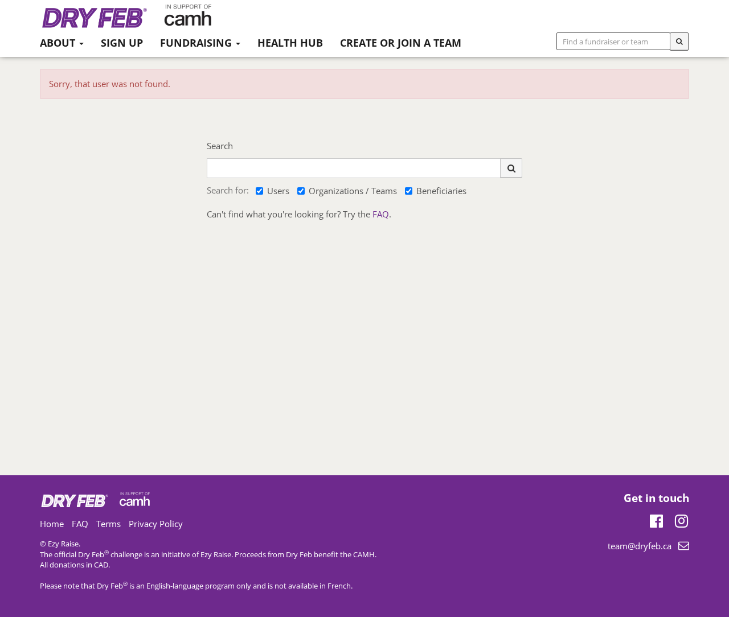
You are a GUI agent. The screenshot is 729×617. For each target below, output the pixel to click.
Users (278, 190)
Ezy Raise (215, 554)
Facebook (656, 519)
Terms (108, 523)
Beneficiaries (441, 190)
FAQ (380, 214)
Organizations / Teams (353, 190)
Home (52, 523)
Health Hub (290, 43)
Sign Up (122, 43)
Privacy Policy (156, 523)
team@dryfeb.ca (639, 546)
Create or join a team (400, 43)
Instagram (681, 519)
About (59, 43)
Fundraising (197, 43)
